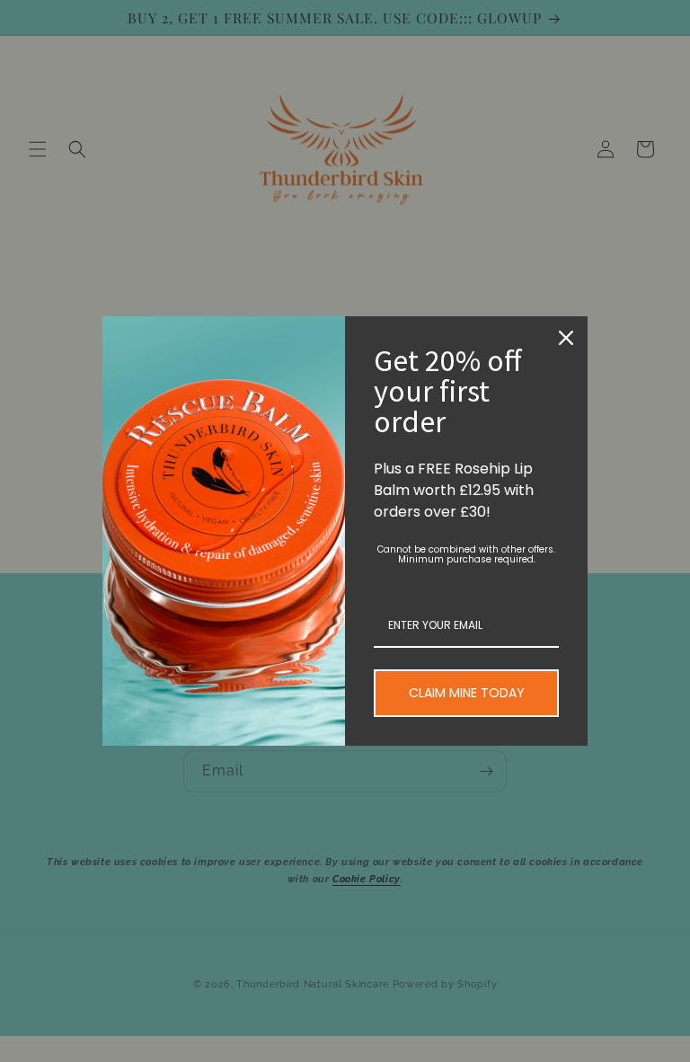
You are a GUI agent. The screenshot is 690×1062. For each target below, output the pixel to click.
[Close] (566, 337)
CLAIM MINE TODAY (467, 693)
